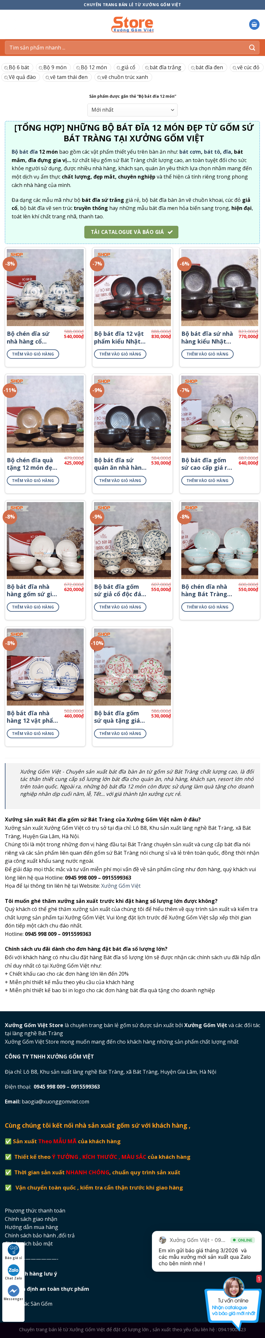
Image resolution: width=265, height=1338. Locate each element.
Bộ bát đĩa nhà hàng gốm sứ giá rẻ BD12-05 (31, 590)
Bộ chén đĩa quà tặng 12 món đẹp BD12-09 (31, 464)
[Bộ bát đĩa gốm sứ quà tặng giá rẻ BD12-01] (132, 667)
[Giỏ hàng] (254, 24)
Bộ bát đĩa (25, 151)
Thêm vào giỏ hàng (33, 354)
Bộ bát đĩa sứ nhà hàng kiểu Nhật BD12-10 (207, 337)
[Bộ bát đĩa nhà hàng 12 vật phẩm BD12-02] (45, 667)
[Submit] (252, 47)
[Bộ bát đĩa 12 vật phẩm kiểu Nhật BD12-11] (132, 287)
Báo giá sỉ (13, 1258)
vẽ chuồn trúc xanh (125, 77)
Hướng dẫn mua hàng (31, 1227)
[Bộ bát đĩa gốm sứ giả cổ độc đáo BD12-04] (132, 540)
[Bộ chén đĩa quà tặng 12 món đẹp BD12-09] (45, 414)
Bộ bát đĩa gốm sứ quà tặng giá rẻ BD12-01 (117, 717)
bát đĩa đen (209, 67)
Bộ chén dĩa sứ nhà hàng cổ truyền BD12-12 (29, 337)
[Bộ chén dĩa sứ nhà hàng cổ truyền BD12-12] (45, 287)
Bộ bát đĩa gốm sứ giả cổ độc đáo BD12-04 (119, 590)
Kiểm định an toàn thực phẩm (51, 1288)
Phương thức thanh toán (35, 1210)
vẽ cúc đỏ (248, 67)
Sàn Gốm (42, 1303)
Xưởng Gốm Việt (121, 885)
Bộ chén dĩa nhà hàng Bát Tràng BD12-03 (204, 590)
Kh (35, 1273)
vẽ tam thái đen (69, 77)
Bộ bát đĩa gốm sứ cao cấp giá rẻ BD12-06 (206, 464)
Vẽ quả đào (22, 77)
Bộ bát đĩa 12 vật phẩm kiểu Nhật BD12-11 (119, 337)
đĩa (227, 151)
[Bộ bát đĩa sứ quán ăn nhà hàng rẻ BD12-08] (132, 414)
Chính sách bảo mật (29, 1243)
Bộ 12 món (94, 67)
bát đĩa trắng (165, 67)
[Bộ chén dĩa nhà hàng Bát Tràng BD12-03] (219, 540)
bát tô (212, 151)
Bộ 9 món (55, 67)
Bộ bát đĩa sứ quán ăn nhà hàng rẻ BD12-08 (119, 464)
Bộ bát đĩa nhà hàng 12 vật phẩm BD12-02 (32, 717)
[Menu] (10, 24)
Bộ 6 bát (19, 67)
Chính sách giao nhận (31, 1219)
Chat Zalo (13, 1278)
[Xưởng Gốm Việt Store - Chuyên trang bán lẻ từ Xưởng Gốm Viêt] (132, 24)
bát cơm (190, 151)
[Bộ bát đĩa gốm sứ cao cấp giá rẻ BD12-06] (219, 414)
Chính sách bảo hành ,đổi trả (40, 1235)
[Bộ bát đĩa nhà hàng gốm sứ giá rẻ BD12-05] (45, 540)
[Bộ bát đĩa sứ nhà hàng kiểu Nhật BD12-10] (219, 287)
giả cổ (128, 67)
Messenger (13, 1299)
